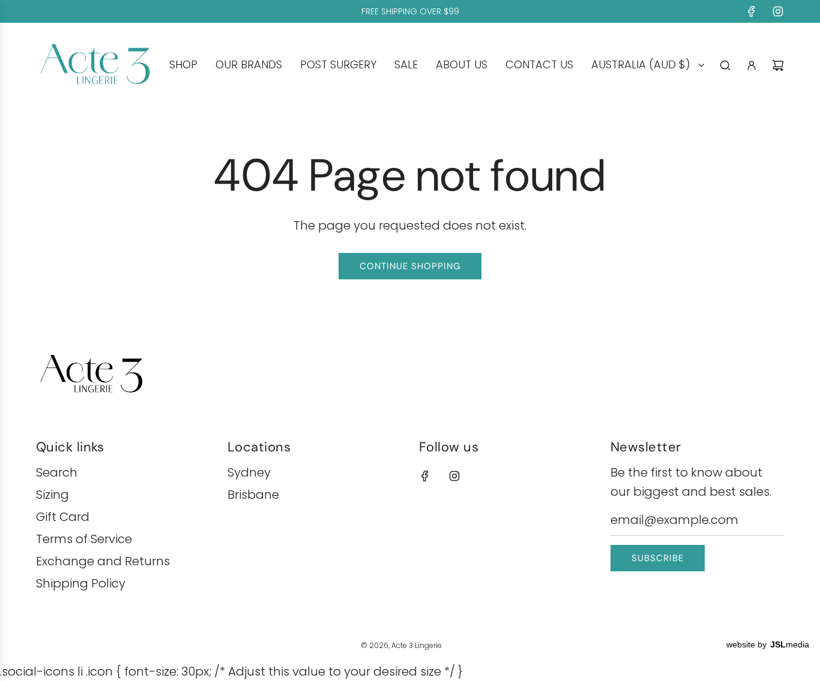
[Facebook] (751, 11)
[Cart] (778, 65)
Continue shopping (410, 266)
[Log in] (751, 65)
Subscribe (658, 558)
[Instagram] (778, 11)
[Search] (725, 65)
